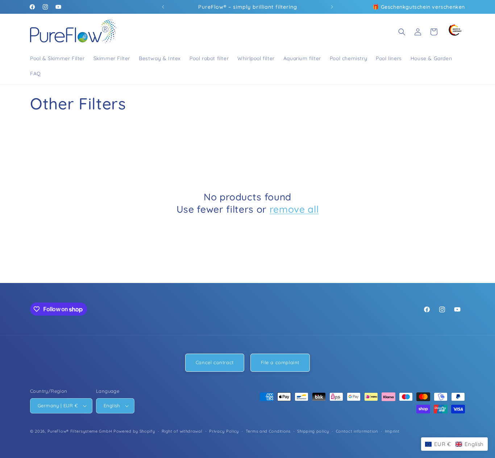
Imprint (392, 430)
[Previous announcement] (163, 7)
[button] (402, 32)
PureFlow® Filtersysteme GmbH (79, 431)
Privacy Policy (224, 430)
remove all (294, 209)
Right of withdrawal (182, 430)
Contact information (357, 430)
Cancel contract (215, 362)
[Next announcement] (332, 7)
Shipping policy (313, 430)
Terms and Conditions (268, 430)
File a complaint (280, 362)
